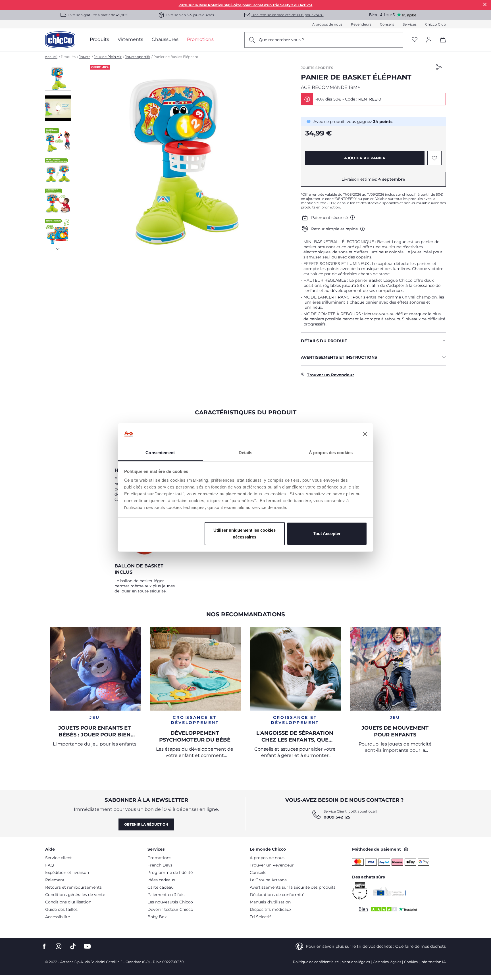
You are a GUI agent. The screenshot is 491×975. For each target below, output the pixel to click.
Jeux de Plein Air (108, 57)
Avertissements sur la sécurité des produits (293, 887)
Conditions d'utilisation (68, 902)
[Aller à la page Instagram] (58, 946)
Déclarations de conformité (277, 894)
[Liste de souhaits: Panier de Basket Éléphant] (434, 158)
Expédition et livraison (67, 872)
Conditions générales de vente (75, 894)
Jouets (84, 57)
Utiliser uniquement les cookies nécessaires (244, 533)
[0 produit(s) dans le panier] (441, 44)
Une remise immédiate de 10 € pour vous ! (287, 15)
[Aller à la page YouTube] (87, 946)
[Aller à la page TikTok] (72, 946)
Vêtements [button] (130, 39)
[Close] (485, 4)
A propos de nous (327, 24)
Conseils (387, 24)
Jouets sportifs (137, 57)
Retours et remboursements (73, 887)
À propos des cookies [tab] (331, 452)
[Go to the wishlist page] (414, 40)
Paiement (55, 879)
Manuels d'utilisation (270, 902)
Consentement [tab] (160, 452)
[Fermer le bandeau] (365, 434)
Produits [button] (99, 39)
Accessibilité (57, 916)
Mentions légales (356, 962)
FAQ (49, 865)
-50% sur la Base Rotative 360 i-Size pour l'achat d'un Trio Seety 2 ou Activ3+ (246, 5)
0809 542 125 (337, 817)
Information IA (433, 962)
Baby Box (157, 916)
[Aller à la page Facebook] (44, 946)
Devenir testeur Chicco (170, 909)
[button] (58, 78)
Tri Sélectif (260, 916)
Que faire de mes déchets (420, 946)
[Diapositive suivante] (58, 247)
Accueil (51, 57)
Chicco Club (435, 24)
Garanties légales (387, 962)
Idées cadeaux (161, 879)
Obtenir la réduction (146, 824)
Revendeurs (361, 24)
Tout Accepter (327, 533)
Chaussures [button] (165, 39)
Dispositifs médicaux (270, 909)
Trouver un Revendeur (272, 865)
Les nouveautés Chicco (170, 902)
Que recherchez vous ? (281, 39)
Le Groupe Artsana (268, 879)
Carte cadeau (160, 887)
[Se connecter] (429, 40)
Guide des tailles (61, 909)
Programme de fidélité (170, 872)
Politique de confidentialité (316, 962)
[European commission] (389, 891)
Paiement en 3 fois (165, 894)
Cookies (411, 962)
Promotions (159, 857)
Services (410, 24)
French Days (159, 865)
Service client (58, 857)
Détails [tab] (246, 452)
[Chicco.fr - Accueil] (60, 39)
